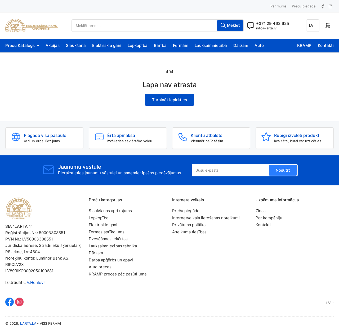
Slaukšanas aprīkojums (110, 210)
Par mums (278, 6)
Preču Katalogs (20, 45)
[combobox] (158, 25)
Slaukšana (76, 45)
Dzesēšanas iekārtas (108, 238)
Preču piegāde (304, 6)
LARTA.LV (28, 323)
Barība (160, 45)
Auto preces (100, 266)
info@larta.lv (266, 28)
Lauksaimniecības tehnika (113, 245)
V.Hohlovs (36, 282)
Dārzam (240, 45)
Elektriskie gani (106, 45)
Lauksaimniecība (211, 45)
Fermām (180, 45)
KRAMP (304, 45)
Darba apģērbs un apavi (111, 259)
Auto (259, 45)
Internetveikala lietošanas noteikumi (206, 217)
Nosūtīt (283, 170)
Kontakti (326, 45)
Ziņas (261, 210)
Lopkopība (138, 45)
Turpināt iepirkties (169, 99)
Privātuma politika (189, 224)
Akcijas (53, 45)
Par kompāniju (269, 217)
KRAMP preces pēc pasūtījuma (117, 274)
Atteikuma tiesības (189, 231)
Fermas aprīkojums (106, 231)
